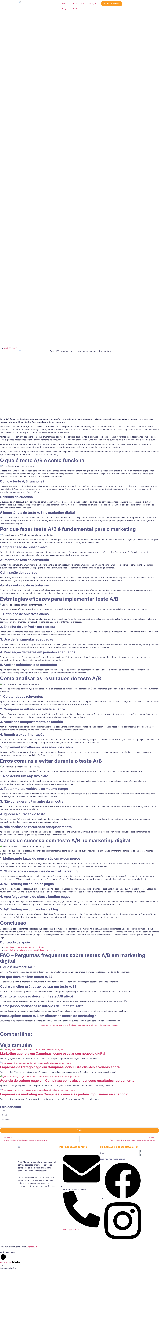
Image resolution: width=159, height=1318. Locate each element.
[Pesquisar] (140, 1153)
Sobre (74, 3)
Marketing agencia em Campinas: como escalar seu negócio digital (52, 1053)
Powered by (5, 1262)
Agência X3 (31, 1247)
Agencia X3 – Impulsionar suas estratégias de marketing (29, 950)
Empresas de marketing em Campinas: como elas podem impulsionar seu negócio (64, 1094)
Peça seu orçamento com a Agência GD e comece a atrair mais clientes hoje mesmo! (79, 1025)
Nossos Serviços (88, 3)
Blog (64, 8)
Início (64, 3)
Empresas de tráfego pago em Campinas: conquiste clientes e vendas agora (60, 1067)
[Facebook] (122, 1198)
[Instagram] (122, 1241)
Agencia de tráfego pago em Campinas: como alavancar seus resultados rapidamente (67, 1080)
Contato (74, 8)
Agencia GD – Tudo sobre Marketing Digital (24, 947)
